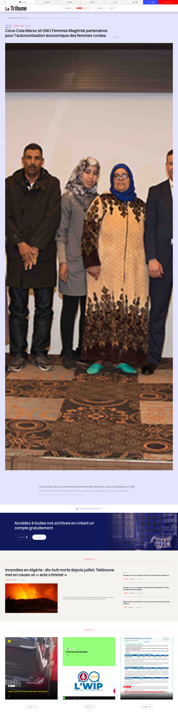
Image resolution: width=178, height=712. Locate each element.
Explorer (112, 8)
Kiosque (128, 686)
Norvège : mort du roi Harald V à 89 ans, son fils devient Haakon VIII (146, 575)
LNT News (24, 2)
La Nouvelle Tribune (16, 8)
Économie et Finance (23, 18)
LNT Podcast (92, 2)
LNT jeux (115, 2)
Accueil (10, 18)
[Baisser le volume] (113, 697)
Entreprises (8, 27)
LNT (23, 579)
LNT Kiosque (46, 2)
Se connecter (21, 537)
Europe (125, 579)
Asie (125, 607)
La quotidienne (68, 8)
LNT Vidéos (69, 2)
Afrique (8, 579)
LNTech (116, 37)
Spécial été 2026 (84, 8)
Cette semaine (100, 8)
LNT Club (149, 2)
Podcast (71, 648)
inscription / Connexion (169, 2)
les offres (38, 537)
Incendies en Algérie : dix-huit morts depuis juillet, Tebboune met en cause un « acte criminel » (59, 572)
